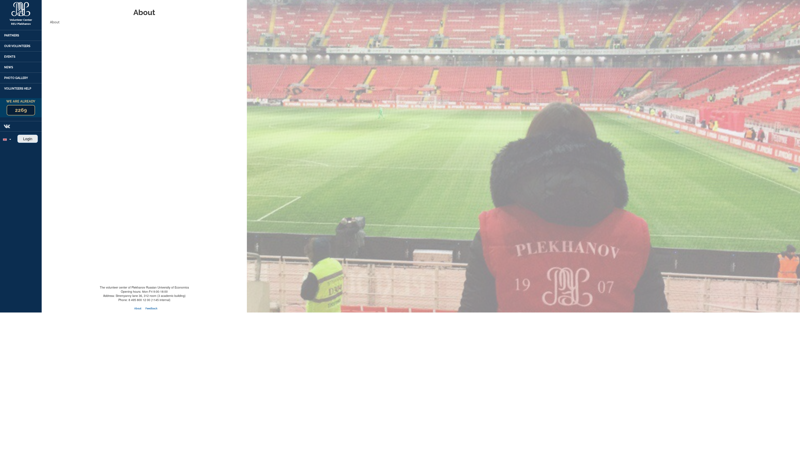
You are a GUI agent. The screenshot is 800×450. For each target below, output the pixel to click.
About (137, 308)
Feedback (151, 308)
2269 (21, 110)
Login (27, 138)
